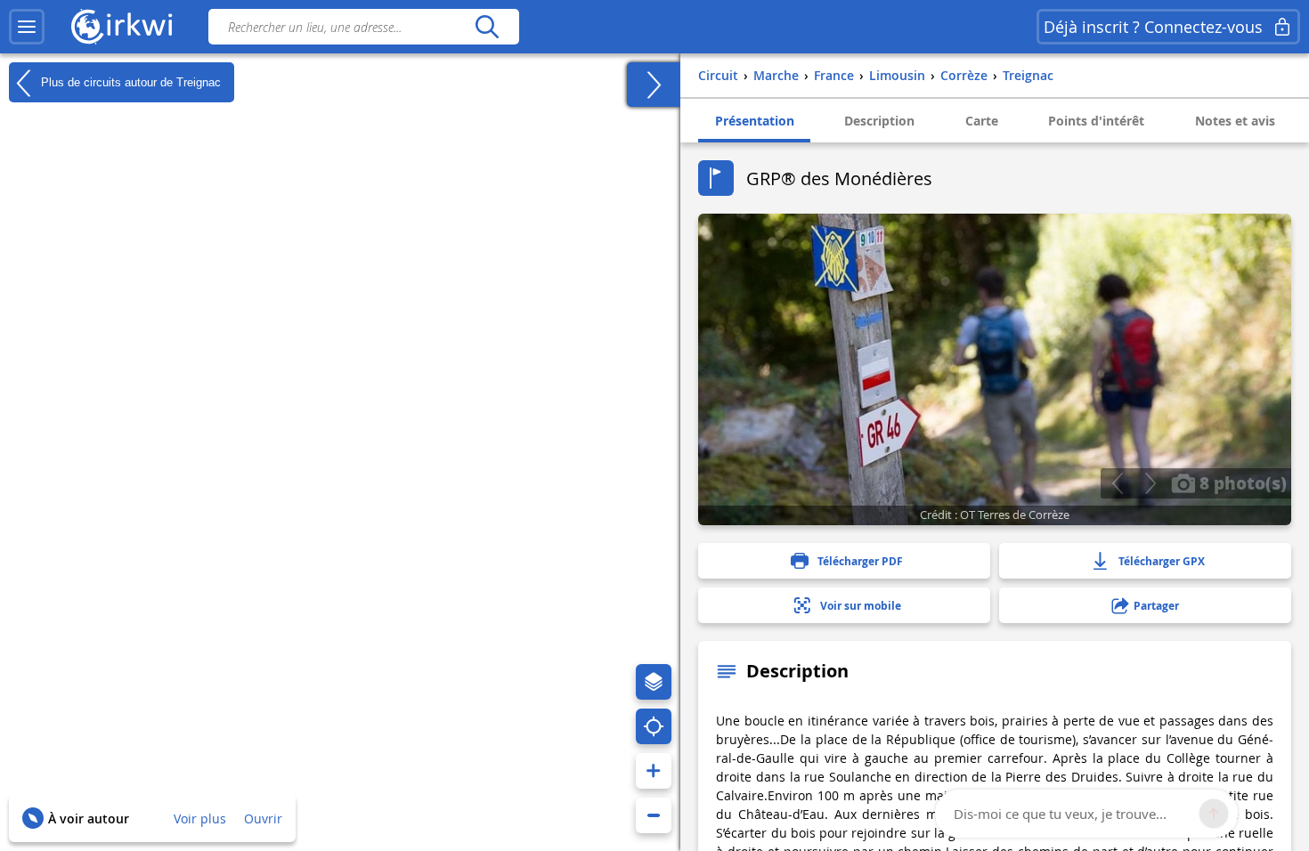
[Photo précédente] (1117, 483)
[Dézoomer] (653, 815)
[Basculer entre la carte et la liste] (653, 84)
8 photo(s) (1241, 482)
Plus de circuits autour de (129, 81)
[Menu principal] (27, 27)
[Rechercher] (486, 26)
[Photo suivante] (1150, 483)
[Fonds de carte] (653, 682)
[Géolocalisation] (653, 726)
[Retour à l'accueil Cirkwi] (122, 27)
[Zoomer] (653, 771)
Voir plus (200, 818)
